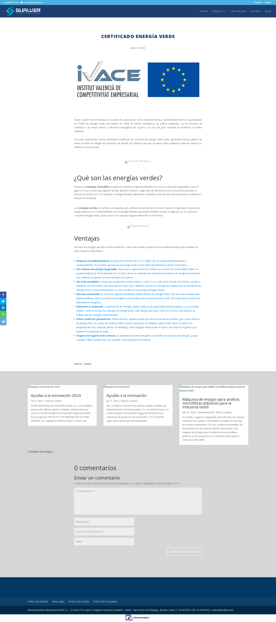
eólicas (163, 123)
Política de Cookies (78, 601)
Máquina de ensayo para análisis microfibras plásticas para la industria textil (210, 403)
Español (258, 2)
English (267, 2)
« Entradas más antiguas (40, 451)
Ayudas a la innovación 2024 (56, 395)
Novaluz (158, 119)
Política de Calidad (38, 601)
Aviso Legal (58, 601)
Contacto (256, 11)
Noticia (77, 363)
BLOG (268, 11)
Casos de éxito (238, 11)
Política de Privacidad (105, 601)
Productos (217, 11)
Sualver (204, 11)
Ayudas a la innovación (127, 395)
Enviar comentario (184, 551)
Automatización (206, 412)
